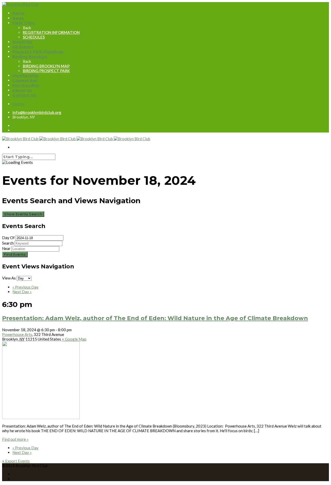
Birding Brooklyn (29, 56)
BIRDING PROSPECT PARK (46, 70)
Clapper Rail (24, 80)
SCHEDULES (34, 37)
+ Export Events (16, 461)
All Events (22, 47)
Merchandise (26, 85)
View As (9, 278)
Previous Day (25, 287)
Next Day (22, 291)
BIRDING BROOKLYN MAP (46, 66)
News (18, 18)
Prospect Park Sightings (37, 51)
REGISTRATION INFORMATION (51, 32)
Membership (25, 75)
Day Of (8, 237)
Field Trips (23, 23)
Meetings (22, 42)
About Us (22, 90)
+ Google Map (74, 339)
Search (18, 103)
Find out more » (15, 439)
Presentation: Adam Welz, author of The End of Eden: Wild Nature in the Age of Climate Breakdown (155, 318)
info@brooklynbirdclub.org (36, 112)
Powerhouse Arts (17, 334)
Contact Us (24, 95)
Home (18, 13)
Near (6, 248)
